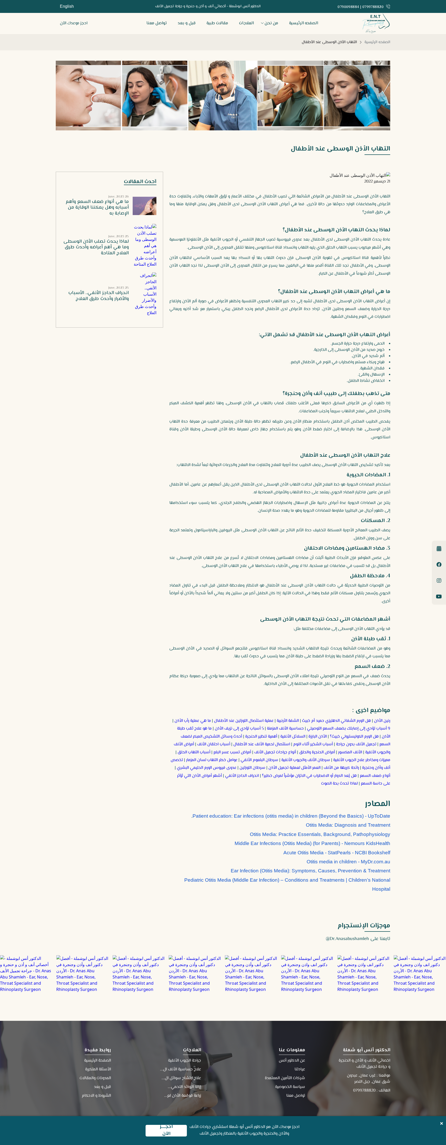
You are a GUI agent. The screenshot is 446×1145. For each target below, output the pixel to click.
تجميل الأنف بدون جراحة (356, 744)
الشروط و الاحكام (96, 1096)
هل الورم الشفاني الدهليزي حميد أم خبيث (336, 721)
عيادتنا (299, 1069)
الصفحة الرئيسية (97, 1060)
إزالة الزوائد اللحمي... (184, 1087)
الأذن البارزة (317, 736)
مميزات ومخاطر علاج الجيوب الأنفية (361, 760)
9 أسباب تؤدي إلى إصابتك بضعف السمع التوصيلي (348, 728)
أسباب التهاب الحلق (194, 752)
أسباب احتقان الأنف (213, 744)
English (67, 6)
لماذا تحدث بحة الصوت (339, 783)
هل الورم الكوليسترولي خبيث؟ (354, 736)
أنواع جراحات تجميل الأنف (275, 752)
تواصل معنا (156, 23)
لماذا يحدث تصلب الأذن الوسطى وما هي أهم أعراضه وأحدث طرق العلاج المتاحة (96, 247)
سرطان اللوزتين (252, 768)
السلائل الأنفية (292, 736)
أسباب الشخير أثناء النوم (313, 744)
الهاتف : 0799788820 (371, 1090)
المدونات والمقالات (95, 1078)
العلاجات (246, 23)
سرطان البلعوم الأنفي (259, 760)
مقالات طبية (217, 23)
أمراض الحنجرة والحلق (317, 752)
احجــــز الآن (166, 1130)
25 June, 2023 (118, 236)
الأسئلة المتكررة (98, 1069)
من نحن (271, 23)
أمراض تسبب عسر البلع (232, 752)
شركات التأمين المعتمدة (285, 1078)
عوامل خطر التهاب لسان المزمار (211, 760)
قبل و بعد (187, 23)
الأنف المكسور (350, 752)
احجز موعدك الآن (73, 23)
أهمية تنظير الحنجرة (261, 736)
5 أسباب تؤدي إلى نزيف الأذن (239, 728)
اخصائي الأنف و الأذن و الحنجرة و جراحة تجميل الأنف (364, 1063)
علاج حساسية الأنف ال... (180, 1069)
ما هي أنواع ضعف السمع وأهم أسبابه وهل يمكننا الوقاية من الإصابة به (97, 207)
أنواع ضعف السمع (375, 776)
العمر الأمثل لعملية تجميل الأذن (294, 768)
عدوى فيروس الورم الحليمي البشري (206, 768)
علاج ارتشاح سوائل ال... (181, 1078)
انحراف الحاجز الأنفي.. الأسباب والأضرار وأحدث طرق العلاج (98, 295)
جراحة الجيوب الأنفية (184, 1060)
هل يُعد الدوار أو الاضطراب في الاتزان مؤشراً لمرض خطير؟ (309, 776)
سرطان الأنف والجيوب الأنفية (305, 760)
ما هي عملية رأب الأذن (192, 721)
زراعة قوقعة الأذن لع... (182, 1096)
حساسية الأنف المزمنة (285, 728)
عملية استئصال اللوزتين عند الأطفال (244, 721)
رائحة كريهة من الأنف (341, 768)
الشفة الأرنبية (288, 721)
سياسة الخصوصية (290, 1087)
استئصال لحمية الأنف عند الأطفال (261, 744)
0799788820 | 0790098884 (361, 7)
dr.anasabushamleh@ (347, 939)
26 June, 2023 (118, 196)
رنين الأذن (382, 721)
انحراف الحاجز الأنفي (242, 776)
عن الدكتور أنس (292, 1060)
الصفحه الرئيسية (303, 23)
